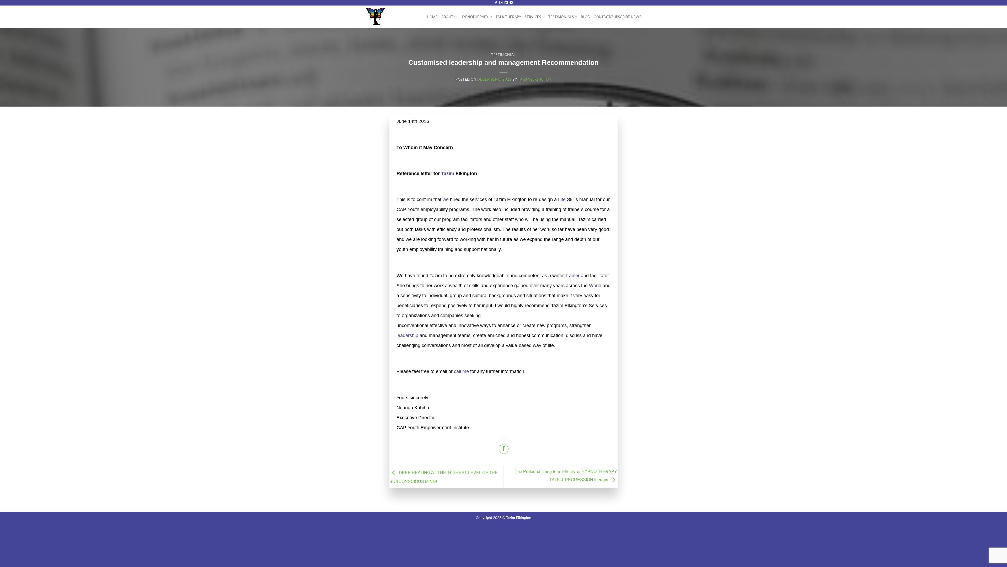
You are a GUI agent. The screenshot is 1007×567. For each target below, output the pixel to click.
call (457, 371)
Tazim (447, 173)
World (595, 285)
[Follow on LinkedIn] (506, 3)
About (447, 17)
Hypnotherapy (474, 17)
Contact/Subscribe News (617, 17)
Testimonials (561, 17)
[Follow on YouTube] (511, 3)
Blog (585, 17)
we (446, 199)
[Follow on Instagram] (500, 3)
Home (432, 17)
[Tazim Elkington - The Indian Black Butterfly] (389, 17)
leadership (407, 335)
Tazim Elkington (534, 79)
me (465, 371)
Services (533, 17)
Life (562, 199)
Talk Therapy (508, 17)
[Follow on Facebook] (495, 3)
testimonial (503, 54)
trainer (573, 275)
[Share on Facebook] (503, 449)
